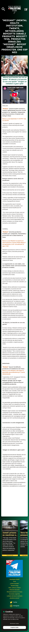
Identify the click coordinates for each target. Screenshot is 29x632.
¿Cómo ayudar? (14, 583)
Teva (14, 581)
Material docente (15, 589)
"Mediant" (5, 108)
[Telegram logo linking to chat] (14, 569)
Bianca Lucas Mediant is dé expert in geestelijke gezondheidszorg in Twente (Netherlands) (13, 372)
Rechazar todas (14, 623)
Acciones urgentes (14, 594)
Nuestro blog (14, 585)
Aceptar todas (15, 627)
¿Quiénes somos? (14, 598)
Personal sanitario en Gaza (14, 592)
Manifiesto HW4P (14, 579)
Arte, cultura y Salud (14, 587)
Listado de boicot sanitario (14, 596)
